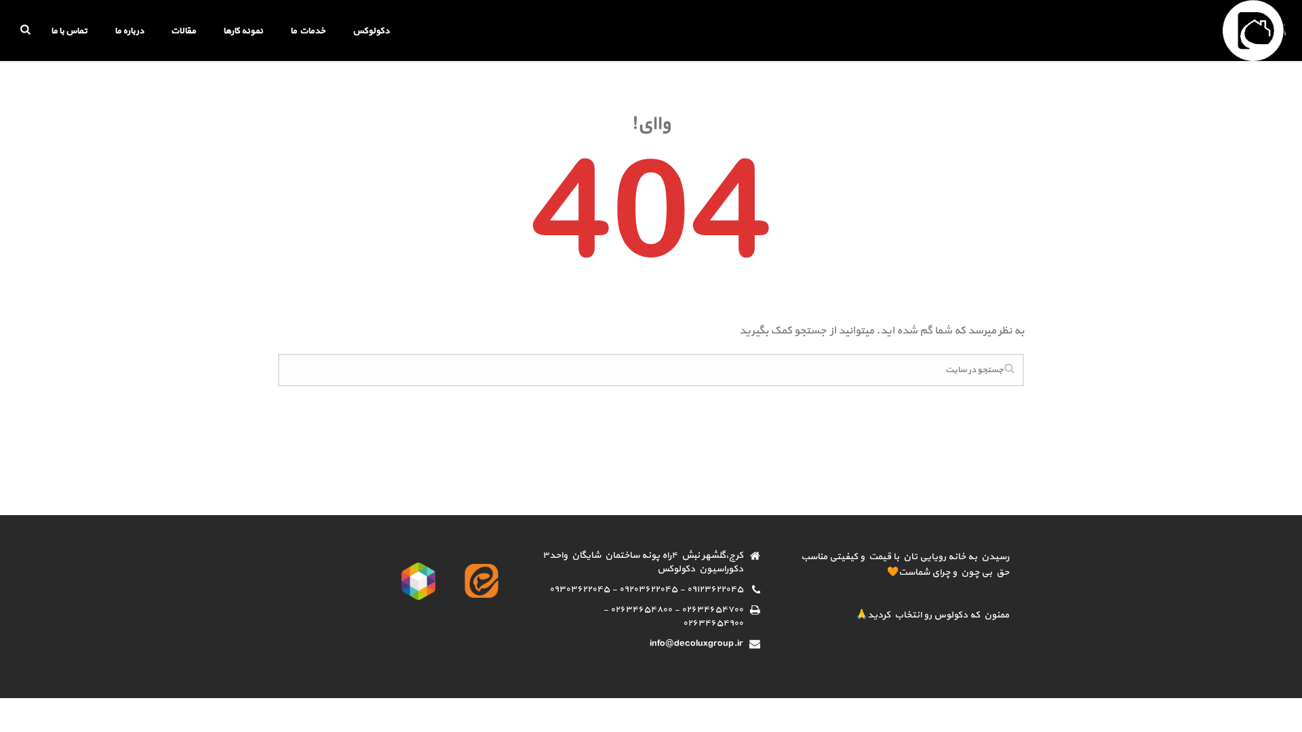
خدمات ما (308, 31)
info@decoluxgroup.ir (696, 644)
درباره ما (129, 31)
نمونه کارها (243, 31)
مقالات (183, 31)
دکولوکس (371, 31)
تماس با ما (69, 31)
